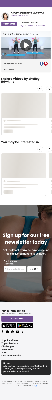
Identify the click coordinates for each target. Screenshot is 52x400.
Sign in (6, 34)
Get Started (17, 34)
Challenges (7, 346)
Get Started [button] (17, 318)
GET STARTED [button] (9, 24)
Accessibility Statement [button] (41, 383)
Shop (4, 352)
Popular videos (9, 340)
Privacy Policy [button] (7, 383)
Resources (7, 349)
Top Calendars (9, 343)
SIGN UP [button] (34, 269)
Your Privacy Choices (25, 385)
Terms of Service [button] (41, 381)
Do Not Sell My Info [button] (22, 383)
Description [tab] (9, 70)
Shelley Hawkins (19, 15)
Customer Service (11, 355)
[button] (33, 24)
